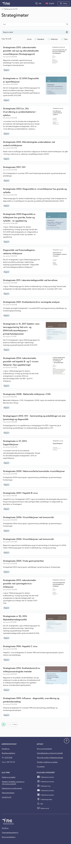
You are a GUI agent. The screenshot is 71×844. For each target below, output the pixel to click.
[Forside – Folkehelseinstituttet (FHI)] (5, 3)
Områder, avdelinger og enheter (47, 762)
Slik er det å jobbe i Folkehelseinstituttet (50, 758)
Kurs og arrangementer (44, 749)
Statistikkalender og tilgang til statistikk (50, 753)
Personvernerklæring (8, 837)
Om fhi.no (5, 828)
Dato (66, 39)
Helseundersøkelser (8, 793)
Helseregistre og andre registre (12, 788)
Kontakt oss (6, 749)
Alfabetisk (54, 39)
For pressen (41, 766)
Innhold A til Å (6, 797)
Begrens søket (8, 32)
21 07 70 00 (8, 758)
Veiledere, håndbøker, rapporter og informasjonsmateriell (13, 783)
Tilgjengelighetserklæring (10, 832)
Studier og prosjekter (8, 777)
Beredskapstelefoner (8, 753)
